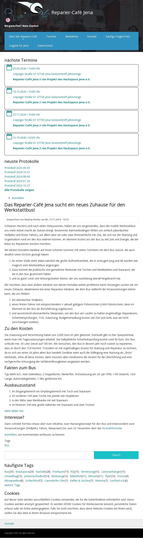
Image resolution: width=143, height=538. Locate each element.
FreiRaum (58, 471)
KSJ (72, 471)
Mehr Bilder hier (14, 411)
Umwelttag (11, 476)
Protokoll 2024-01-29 (17, 181)
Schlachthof (32, 480)
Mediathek (71, 36)
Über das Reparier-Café (23, 38)
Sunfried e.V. (117, 480)
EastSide (41, 471)
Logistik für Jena (18, 45)
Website (100, 480)
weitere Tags (12, 485)
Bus (6, 445)
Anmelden (18, 198)
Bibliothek (76, 476)
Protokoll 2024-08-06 (17, 176)
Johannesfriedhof (34, 476)
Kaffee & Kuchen (80, 480)
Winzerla (93, 476)
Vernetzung (88, 471)
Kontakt (92, 36)
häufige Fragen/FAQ (118, 36)
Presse (121, 476)
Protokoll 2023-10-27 (17, 185)
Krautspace (22, 471)
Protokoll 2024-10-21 (17, 172)
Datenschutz (45, 45)
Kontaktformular (112, 428)
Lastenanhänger (111, 471)
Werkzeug (57, 476)
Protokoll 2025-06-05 (17, 168)
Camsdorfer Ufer (55, 480)
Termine (51, 36)
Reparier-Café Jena (72, 12)
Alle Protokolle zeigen (19, 190)
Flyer (108, 476)
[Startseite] (27, 12)
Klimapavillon (12, 480)
